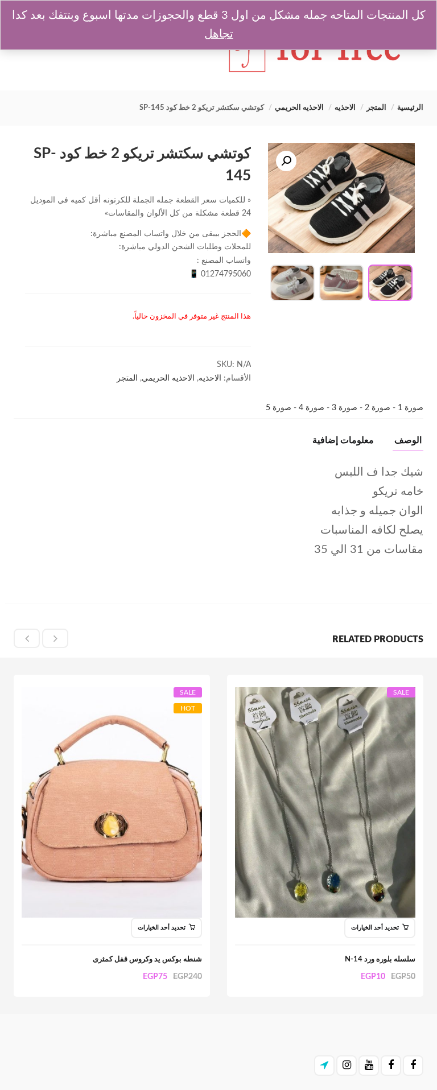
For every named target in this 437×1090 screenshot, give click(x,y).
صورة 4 (310, 408)
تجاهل (218, 34)
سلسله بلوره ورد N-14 (380, 959)
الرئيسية (410, 108)
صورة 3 (343, 408)
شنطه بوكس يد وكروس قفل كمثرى (147, 959)
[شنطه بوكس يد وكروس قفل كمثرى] (112, 698)
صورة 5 (278, 408)
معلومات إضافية (343, 440)
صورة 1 (409, 408)
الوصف (408, 440)
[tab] (403, 443)
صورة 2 (376, 408)
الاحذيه (345, 108)
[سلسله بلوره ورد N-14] (325, 698)
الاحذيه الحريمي (299, 108)
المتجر (376, 108)
